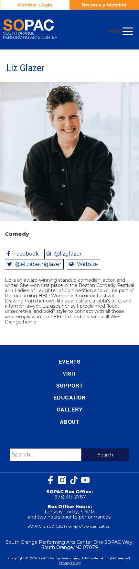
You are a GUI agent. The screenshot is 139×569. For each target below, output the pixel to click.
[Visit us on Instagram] (62, 480)
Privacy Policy (69, 563)
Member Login (34, 5)
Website (87, 264)
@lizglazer (68, 254)
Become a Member (104, 5)
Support (69, 385)
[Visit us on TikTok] (74, 480)
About (69, 422)
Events (70, 361)
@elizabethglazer (38, 264)
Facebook (26, 254)
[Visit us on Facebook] (50, 480)
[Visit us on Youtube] (85, 480)
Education (69, 397)
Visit (69, 373)
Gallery (69, 409)
